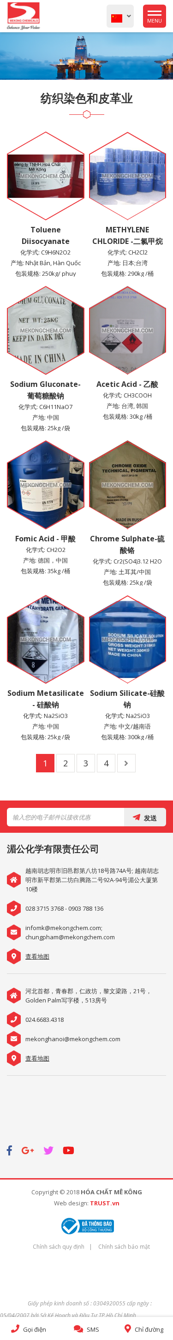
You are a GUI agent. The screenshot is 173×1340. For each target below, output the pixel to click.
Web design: (71, 1203)
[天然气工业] (86, 56)
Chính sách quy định (58, 1247)
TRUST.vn (104, 1203)
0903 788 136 (85, 908)
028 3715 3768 (44, 908)
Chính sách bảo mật (124, 1247)
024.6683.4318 (44, 1019)
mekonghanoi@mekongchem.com (72, 1039)
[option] (86, 56)
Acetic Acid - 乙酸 (127, 384)
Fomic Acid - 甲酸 (45, 539)
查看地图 (37, 956)
